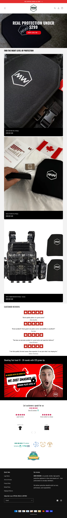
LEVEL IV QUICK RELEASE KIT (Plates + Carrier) (15, 296)
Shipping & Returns (8, 491)
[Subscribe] (31, 500)
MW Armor (35, 514)
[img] (33, 408)
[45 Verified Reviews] (33, 463)
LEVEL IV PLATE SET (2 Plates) (12, 213)
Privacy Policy (7, 483)
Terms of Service (8, 479)
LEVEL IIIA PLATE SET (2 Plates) (12, 130)
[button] (5, 8)
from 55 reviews (32, 410)
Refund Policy (7, 487)
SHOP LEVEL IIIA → (33, 32)
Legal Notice (7, 476)
